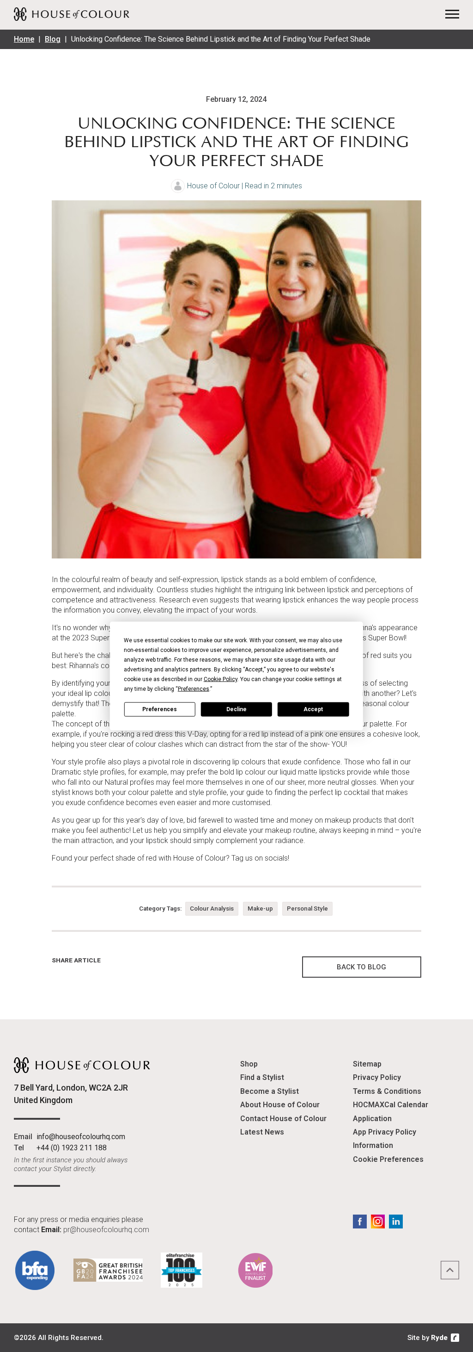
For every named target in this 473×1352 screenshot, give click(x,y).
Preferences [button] (193, 689)
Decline (236, 709)
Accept (313, 709)
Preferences (159, 709)
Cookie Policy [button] (220, 679)
